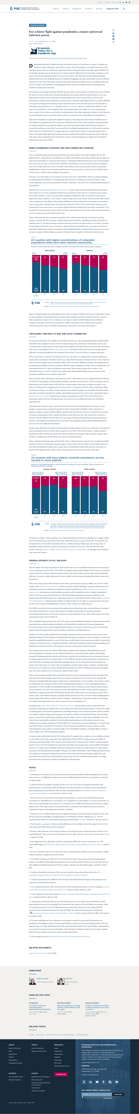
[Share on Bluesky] (113, 36)
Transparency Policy (15, 1063)
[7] (72, 387)
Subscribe (115, 2)
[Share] (113, 41)
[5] (96, 326)
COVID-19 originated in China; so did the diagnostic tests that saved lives (97, 1007)
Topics (34, 1045)
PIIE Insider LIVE (36, 1080)
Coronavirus (40, 1035)
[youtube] (97, 1082)
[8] (61, 418)
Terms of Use (21, 1102)
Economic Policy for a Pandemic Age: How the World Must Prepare (68, 58)
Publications (58, 1051)
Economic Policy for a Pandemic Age (60, 1035)
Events (99, 8)
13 (30, 894)
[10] (88, 630)
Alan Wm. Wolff (62, 1012)
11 (29, 879)
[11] (43, 637)
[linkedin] (90, 1082)
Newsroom (100, 2)
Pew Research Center (60, 349)
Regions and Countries (38, 1051)
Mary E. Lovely (33, 41)
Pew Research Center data (38, 396)
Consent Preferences (90, 1075)
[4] (41, 223)
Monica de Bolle (90, 1012)
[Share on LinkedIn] (113, 33)
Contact (11, 1057)
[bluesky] (116, 1082)
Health (31, 1035)
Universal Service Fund (47, 586)
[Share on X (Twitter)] (113, 30)
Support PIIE (112, 8)
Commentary (58, 1054)
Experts (12, 1073)
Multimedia (58, 1060)
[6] (97, 341)
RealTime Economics (37, 25)
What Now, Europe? (38, 1091)
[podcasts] (103, 1082)
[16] (55, 723)
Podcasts (57, 1057)
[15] (84, 701)
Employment (13, 1054)
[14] (85, 695)
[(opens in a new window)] (120, 2)
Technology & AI (82, 1035)
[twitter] (84, 1082)
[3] (106, 207)
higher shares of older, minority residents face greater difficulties (62, 549)
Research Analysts (15, 1080)
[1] (39, 101)
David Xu (49, 41)
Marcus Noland (34, 1012)
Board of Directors (15, 1048)
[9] (106, 592)
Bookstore (108, 2)
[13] (38, 687)
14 (30, 901)
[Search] (123, 8)
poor (52, 106)
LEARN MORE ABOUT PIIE (90, 1062)
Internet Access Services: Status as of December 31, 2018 (52, 913)
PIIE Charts (57, 1063)
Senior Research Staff (16, 1077)
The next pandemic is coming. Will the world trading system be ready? (68, 1007)
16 (30, 936)
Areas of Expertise (37, 1048)
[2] (105, 115)
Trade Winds (35, 1088)
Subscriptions (13, 1060)
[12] (63, 659)
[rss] (110, 1082)
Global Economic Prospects (40, 1077)
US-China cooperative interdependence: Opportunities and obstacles (39, 1007)
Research (58, 1045)
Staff (10, 1051)
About (11, 1045)
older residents (71, 106)
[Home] (25, 8)
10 (30, 872)
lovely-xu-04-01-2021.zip (38, 953)
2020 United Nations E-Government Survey (57, 706)
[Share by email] (113, 39)
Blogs (56, 1048)
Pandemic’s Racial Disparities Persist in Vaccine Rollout (67, 844)
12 (30, 887)
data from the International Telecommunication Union (69, 936)
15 (30, 920)
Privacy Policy (13, 1102)
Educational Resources (61, 1066)
